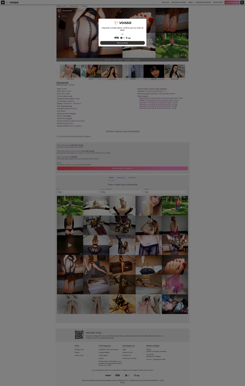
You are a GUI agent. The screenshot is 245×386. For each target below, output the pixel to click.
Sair (122, 34)
